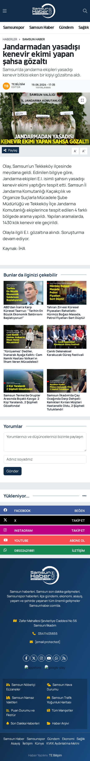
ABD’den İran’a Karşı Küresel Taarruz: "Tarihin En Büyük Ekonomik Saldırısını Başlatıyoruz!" (23, 312)
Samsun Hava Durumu (59, 686)
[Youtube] (48, 658)
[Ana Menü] (5, 11)
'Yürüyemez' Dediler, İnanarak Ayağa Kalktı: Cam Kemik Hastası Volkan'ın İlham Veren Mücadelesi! (23, 356)
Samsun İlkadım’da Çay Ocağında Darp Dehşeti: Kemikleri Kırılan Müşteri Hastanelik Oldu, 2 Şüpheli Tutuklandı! (65, 402)
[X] (33, 658)
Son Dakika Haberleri (25, 723)
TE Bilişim (55, 755)
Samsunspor (13, 27)
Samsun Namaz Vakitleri (20, 699)
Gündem (66, 27)
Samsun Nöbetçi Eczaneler (20, 686)
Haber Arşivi (60, 723)
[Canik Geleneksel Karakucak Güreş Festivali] (67, 336)
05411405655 (48, 633)
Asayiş (15, 743)
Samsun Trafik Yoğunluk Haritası (59, 699)
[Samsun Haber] (44, 11)
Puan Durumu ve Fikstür (20, 712)
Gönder (12, 471)
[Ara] (85, 11)
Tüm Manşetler (62, 710)
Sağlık (83, 27)
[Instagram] (41, 658)
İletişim (28, 743)
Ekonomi (68, 739)
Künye (39, 743)
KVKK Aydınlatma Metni (62, 743)
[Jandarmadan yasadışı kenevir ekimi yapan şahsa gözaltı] (45, 119)
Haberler (10, 39)
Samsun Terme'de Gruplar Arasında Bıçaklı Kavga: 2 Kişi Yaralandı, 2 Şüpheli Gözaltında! (22, 400)
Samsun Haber (41, 27)
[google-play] (55, 668)
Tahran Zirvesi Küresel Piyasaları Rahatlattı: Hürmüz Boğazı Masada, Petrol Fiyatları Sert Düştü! (66, 312)
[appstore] (33, 668)
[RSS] (63, 658)
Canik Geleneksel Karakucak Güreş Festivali (65, 353)
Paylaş (12, 150)
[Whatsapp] (56, 658)
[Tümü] (84, 495)
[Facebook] (26, 658)
